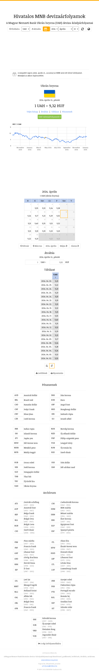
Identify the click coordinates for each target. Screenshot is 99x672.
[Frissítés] (82, 29)
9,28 (58, 208)
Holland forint (30, 590)
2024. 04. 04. (46, 350)
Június (74, 246)
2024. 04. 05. (46, 346)
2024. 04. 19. (47, 308)
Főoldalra (15, 29)
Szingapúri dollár (31, 472)
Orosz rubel (29, 462)
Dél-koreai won (31, 443)
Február (25, 246)
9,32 (43, 208)
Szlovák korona (49, 618)
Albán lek (28, 596)
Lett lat (27, 579)
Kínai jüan (28, 414)
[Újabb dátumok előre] (52, 365)
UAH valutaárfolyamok (49, 116)
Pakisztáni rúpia (68, 585)
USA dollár (65, 462)
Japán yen (28, 438)
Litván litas (66, 563)
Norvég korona (67, 429)
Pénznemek (67, 111)
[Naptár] (46, 29)
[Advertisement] (49, 6)
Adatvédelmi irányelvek (49, 660)
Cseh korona (29, 418)
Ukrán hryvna (30, 486)
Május (63, 246)
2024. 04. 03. (46, 354)
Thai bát (27, 476)
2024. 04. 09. (46, 339)
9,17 (36, 215)
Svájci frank (29, 409)
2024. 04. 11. (47, 331)
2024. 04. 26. (46, 288)
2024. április (51, 246)
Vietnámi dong (48, 629)
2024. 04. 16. (47, 319)
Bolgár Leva (29, 524)
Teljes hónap (32, 111)
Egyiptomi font (67, 524)
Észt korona (66, 518)
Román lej (65, 596)
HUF (67, 262)
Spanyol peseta (67, 530)
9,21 (43, 215)
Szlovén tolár (66, 607)
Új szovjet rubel (49, 623)
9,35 (36, 208)
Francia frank (30, 546)
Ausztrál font (30, 507)
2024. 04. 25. (46, 292)
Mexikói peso (30, 447)
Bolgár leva (29, 518)
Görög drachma (31, 557)
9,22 (29, 238)
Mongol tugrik (30, 585)
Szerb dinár (66, 452)
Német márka (67, 513)
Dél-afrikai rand (68, 467)
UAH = (43, 262)
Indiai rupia (29, 429)
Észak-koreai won (69, 546)
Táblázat (55, 111)
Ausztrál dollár (30, 395)
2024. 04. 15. (46, 323)
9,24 (51, 208)
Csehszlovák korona (69, 502)
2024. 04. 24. (46, 296)
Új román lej (66, 447)
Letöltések (42, 373)
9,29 (51, 215)
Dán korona (66, 395)
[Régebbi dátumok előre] (46, 365)
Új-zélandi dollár (68, 433)
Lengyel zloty (66, 443)
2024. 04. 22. (46, 304)
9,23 (51, 231)
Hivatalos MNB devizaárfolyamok (49, 16)
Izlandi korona (30, 433)
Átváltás (44, 111)
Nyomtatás (58, 373)
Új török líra (29, 481)
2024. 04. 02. (46, 358)
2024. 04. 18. (47, 312)
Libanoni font (67, 557)
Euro (63, 400)
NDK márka (66, 507)
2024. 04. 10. (46, 335)
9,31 (29, 223)
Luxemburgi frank (69, 568)
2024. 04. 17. (47, 315)
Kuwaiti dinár (67, 552)
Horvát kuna (29, 563)
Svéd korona (29, 467)
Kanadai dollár (30, 404)
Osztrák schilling (31, 502)
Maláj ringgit (30, 452)
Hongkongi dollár (68, 409)
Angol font (65, 404)
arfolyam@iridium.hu (49, 666)
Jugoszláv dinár (49, 634)
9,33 (36, 231)
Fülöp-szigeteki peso (70, 438)
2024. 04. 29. (46, 285)
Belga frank (29, 513)
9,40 (36, 223)
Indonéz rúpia (67, 414)
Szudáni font (66, 601)
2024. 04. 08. (46, 343)
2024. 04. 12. (47, 327)
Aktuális (37, 29)
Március (38, 246)
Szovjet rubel (66, 579)
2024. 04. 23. (46, 300)
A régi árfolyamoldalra (50, 643)
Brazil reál (28, 400)
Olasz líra (65, 540)
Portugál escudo (68, 590)
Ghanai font (29, 552)
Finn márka (29, 540)
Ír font (27, 568)
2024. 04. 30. (46, 281)
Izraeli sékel (66, 418)
